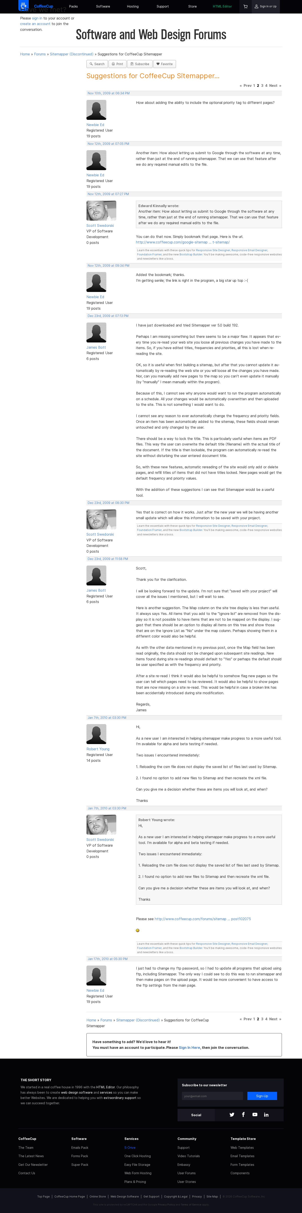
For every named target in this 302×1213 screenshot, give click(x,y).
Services (131, 1139)
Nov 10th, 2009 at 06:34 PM (109, 93)
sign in (37, 18)
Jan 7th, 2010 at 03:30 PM (107, 717)
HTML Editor (222, 6)
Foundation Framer (149, 254)
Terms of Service (191, 1204)
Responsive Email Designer (249, 250)
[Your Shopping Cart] (245, 7)
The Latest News (31, 1156)
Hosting (133, 6)
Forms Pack (79, 1156)
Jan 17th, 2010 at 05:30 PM (108, 959)
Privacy (197, 1196)
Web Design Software (125, 1196)
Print (119, 64)
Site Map (212, 1196)
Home (25, 54)
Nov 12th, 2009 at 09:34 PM (108, 265)
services (106, 1092)
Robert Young (97, 749)
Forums (40, 54)
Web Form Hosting (137, 1173)
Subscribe (141, 64)
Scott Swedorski (100, 225)
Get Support (151, 1196)
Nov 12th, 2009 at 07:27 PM (108, 194)
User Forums (187, 1173)
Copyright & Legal (175, 1196)
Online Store (98, 1196)
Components (240, 1173)
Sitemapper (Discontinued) (72, 54)
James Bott (96, 347)
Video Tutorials (189, 1156)
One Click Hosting (137, 1156)
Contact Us (26, 1173)
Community (187, 1139)
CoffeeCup (27, 1139)
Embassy (184, 1164)
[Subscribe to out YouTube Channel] (254, 1115)
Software (103, 6)
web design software (77, 1092)
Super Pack (79, 1164)
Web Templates (242, 1147)
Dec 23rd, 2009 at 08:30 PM (108, 503)
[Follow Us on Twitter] (231, 1115)
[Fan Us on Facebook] (243, 1115)
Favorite (166, 64)
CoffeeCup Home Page (69, 1196)
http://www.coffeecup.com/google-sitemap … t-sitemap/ (183, 242)
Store (192, 6)
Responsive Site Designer (213, 250)
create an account (35, 23)
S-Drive (130, 1147)
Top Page (43, 1196)
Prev (248, 85)
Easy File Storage (137, 1164)
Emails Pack (79, 1147)
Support (163, 6)
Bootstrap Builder (191, 254)
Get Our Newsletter (33, 1164)
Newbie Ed (95, 124)
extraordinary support (120, 1098)
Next (273, 85)
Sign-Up (262, 1096)
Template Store (243, 1139)
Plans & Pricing (135, 1182)
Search (99, 64)
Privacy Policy (166, 1204)
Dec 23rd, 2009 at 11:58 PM (108, 559)
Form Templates (242, 1164)
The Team (25, 1147)
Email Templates (242, 1156)
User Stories (187, 1182)
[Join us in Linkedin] (266, 1115)
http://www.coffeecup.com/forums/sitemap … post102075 (203, 919)
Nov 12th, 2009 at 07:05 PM (108, 144)
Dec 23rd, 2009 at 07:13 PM (108, 316)
